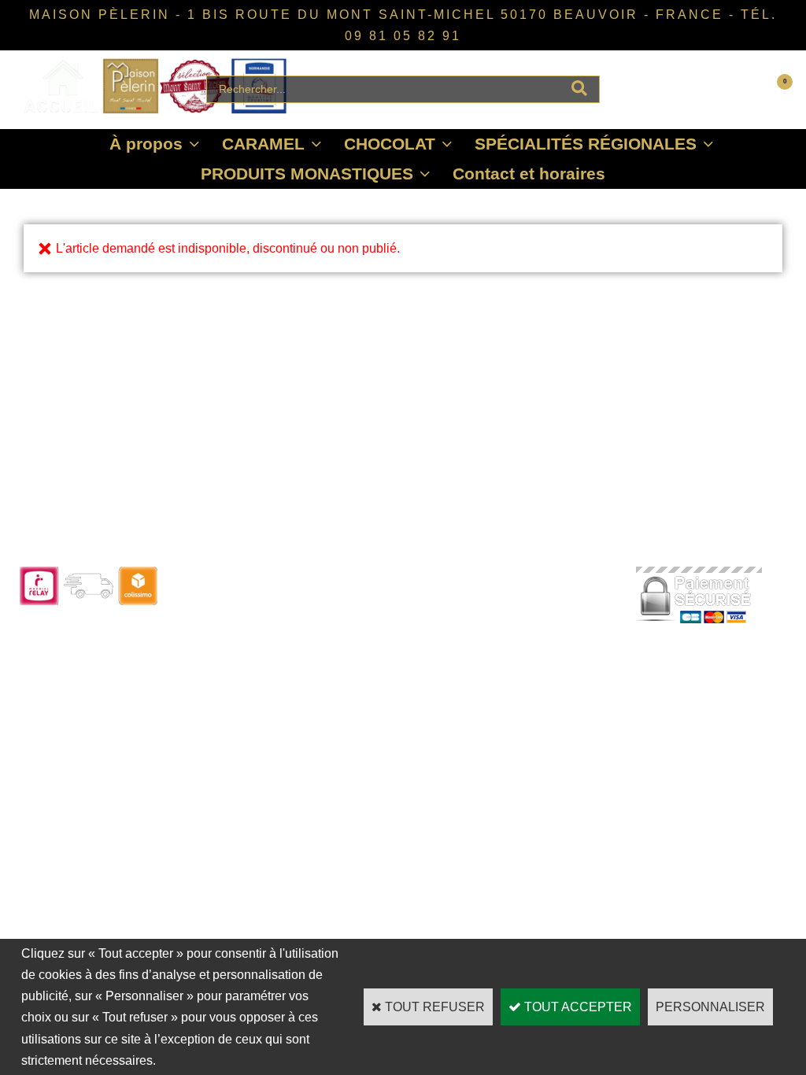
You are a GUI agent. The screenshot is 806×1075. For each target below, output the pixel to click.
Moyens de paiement (382, 641)
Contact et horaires (529, 173)
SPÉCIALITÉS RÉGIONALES (586, 144)
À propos (146, 144)
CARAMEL (263, 144)
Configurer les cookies (539, 705)
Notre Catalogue (215, 598)
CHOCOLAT (389, 144)
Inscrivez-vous (212, 662)
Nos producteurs (525, 619)
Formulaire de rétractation (394, 662)
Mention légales (522, 684)
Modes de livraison (376, 619)
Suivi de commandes (382, 598)
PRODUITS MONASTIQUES (307, 173)
